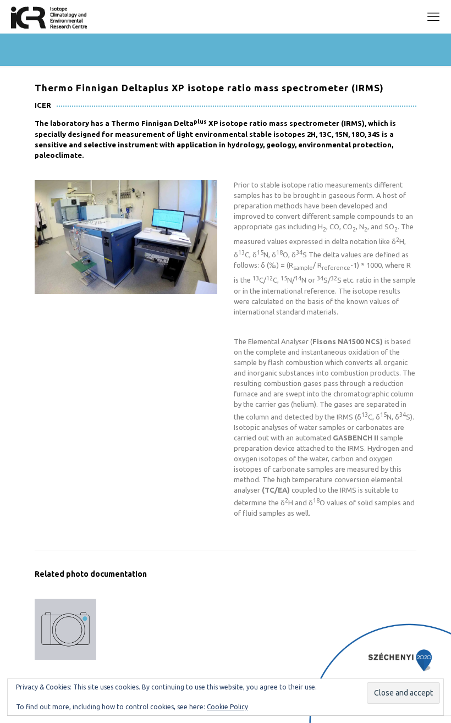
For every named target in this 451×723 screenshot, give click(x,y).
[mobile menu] (433, 16)
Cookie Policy (227, 706)
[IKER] (49, 16)
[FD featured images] (65, 629)
